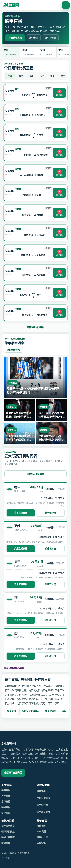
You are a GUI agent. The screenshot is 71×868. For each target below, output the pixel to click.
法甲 (42, 76)
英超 (31, 76)
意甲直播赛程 (20, 620)
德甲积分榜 (50, 37)
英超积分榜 (50, 548)
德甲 (21, 76)
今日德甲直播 (15, 37)
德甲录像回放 (8, 831)
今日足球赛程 (43, 798)
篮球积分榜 (42, 837)
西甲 (63, 76)
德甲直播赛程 (20, 512)
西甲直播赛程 (20, 656)
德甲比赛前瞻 (8, 837)
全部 (10, 76)
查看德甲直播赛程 (13, 772)
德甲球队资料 (43, 812)
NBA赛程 (41, 831)
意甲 (52, 76)
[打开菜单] (66, 5)
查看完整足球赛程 (35, 327)
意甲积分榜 (50, 620)
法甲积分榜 (50, 584)
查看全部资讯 (13, 349)
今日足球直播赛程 (30, 711)
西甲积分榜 (50, 656)
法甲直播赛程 (20, 584)
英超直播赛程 (20, 548)
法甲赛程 (5, 813)
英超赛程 (5, 790)
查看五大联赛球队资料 (14, 668)
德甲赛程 (33, 37)
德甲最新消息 (8, 825)
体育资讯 (41, 843)
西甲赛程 (5, 796)
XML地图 (5, 857)
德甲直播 (11, 711)
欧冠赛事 (5, 843)
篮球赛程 (41, 825)
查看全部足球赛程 (35, 473)
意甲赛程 (5, 801)
